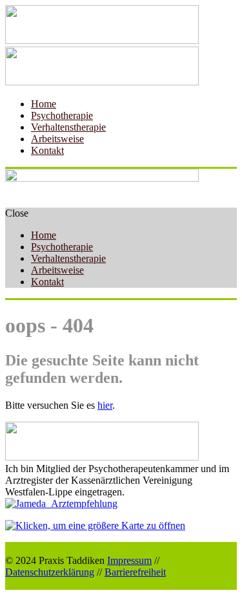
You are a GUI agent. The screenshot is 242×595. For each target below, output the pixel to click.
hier (104, 405)
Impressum (129, 560)
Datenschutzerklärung (49, 572)
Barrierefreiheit (135, 572)
